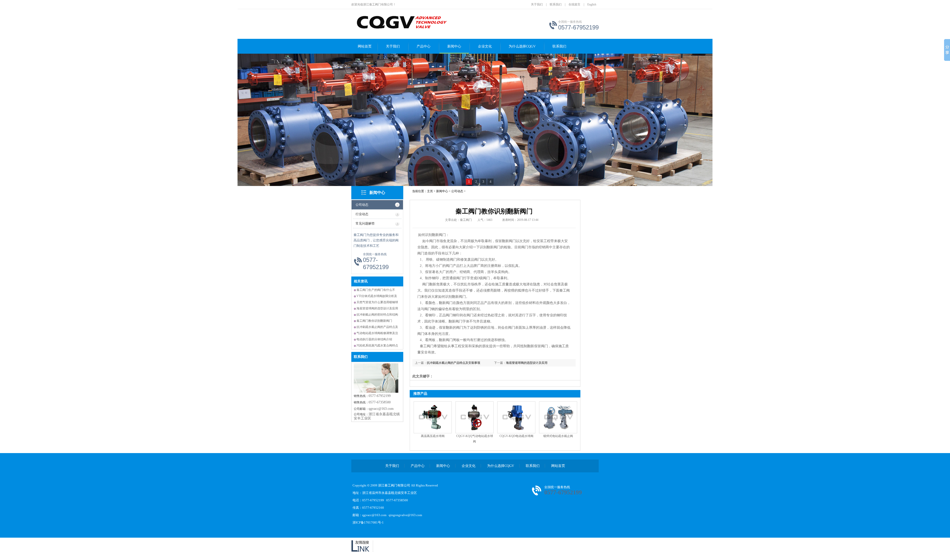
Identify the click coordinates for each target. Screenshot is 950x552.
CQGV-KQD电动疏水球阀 (516, 436)
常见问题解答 (365, 223)
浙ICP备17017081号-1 (368, 522)
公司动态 (362, 205)
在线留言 (574, 4)
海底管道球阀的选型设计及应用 (377, 308)
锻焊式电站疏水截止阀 (558, 436)
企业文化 (485, 46)
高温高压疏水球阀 (433, 436)
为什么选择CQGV (522, 46)
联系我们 (556, 4)
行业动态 (362, 214)
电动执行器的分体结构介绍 (374, 339)
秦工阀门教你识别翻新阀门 (374, 320)
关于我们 (537, 4)
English (591, 4)
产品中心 (423, 46)
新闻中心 (454, 46)
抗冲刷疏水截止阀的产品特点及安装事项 (453, 363)
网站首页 (365, 46)
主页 (430, 191)
